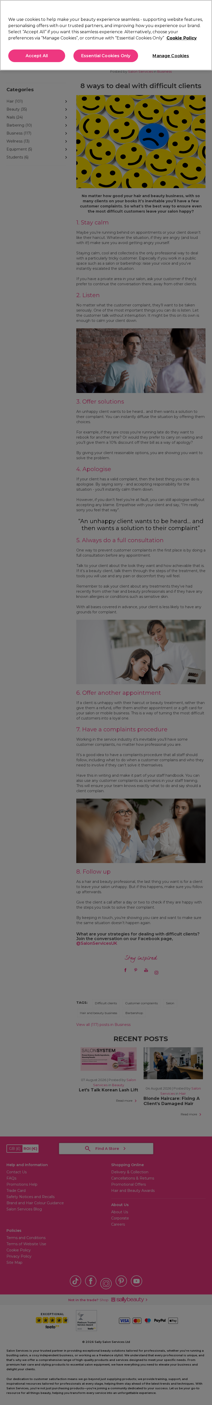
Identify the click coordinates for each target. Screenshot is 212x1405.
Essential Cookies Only (106, 55)
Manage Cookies (171, 55)
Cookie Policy (181, 38)
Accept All (37, 55)
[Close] (203, 8)
